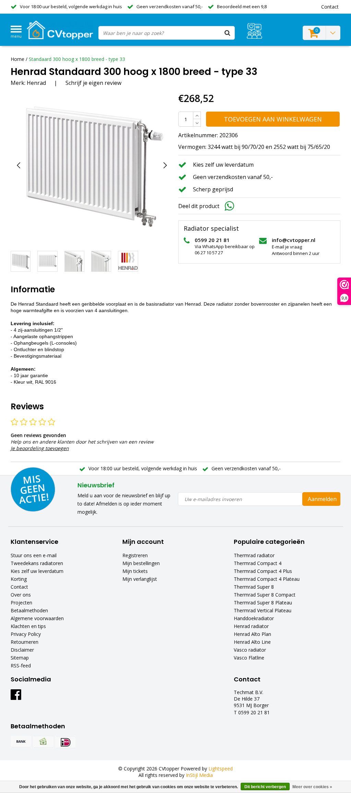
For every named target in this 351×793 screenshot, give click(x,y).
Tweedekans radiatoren (37, 563)
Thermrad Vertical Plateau (262, 610)
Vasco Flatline (249, 657)
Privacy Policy (26, 634)
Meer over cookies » (312, 786)
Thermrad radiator (254, 555)
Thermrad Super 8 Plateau (263, 602)
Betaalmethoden (29, 610)
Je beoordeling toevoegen (40, 448)
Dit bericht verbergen (265, 786)
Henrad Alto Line (252, 642)
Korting (19, 579)
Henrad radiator (251, 626)
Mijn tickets (135, 571)
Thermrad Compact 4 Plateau (267, 579)
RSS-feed (21, 665)
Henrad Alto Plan (252, 634)
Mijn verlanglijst (139, 579)
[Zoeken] (227, 33)
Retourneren (24, 642)
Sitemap (20, 657)
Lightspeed (220, 768)
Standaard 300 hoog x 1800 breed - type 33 (77, 59)
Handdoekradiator (254, 618)
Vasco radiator (250, 650)
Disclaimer (22, 650)
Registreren (135, 555)
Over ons (21, 594)
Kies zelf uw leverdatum (37, 571)
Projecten (21, 602)
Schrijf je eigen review (93, 83)
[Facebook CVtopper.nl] (16, 697)
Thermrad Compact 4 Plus (263, 571)
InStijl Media (199, 775)
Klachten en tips (28, 626)
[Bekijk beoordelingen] (254, 31)
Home (17, 59)
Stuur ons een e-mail (34, 555)
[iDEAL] (65, 742)
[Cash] (43, 742)
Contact (19, 587)
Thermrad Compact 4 (257, 563)
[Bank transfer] (21, 742)
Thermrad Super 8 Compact (264, 594)
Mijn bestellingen (141, 563)
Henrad (36, 83)
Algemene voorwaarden (37, 618)
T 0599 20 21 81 (252, 712)
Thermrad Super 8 (254, 587)
